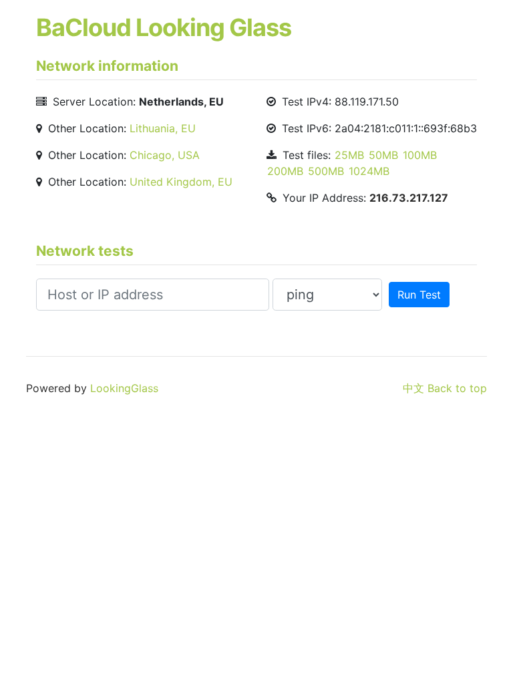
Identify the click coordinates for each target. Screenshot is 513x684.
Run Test (419, 294)
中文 (413, 388)
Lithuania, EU (163, 128)
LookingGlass (124, 388)
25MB (349, 155)
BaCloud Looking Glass (163, 27)
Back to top (457, 388)
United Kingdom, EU (181, 181)
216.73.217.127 (408, 197)
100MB (420, 155)
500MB (326, 171)
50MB (383, 155)
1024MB (369, 171)
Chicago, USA (165, 155)
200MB (285, 171)
